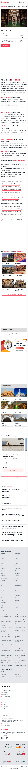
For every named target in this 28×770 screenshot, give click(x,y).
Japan (16, 563)
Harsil (2, 607)
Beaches (3, 671)
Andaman (3, 553)
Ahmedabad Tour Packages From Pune (10, 200)
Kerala (16, 565)
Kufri (16, 580)
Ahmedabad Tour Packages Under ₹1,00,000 (12, 217)
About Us (4, 704)
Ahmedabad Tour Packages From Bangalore (11, 189)
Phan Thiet (17, 588)
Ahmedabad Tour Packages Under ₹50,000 (11, 214)
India (7, 33)
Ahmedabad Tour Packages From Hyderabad (12, 197)
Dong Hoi (17, 597)
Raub (16, 602)
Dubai (2, 558)
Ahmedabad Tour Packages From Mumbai (11, 186)
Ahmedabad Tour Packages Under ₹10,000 (11, 208)
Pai (1, 585)
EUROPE (3, 561)
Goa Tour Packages (5, 634)
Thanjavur (3, 600)
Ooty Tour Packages (5, 636)
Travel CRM (4, 692)
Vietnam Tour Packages (6, 657)
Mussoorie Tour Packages (7, 640)
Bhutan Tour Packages (20, 655)
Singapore (17, 573)
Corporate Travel (6, 696)
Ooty (2, 570)
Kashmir (3, 565)
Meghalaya (17, 568)
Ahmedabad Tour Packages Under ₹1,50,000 (12, 219)
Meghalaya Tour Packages (7, 644)
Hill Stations (17, 671)
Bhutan (16, 556)
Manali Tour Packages (6, 621)
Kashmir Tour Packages (6, 616)
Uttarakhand (4, 578)
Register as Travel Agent (7, 690)
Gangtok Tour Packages (20, 630)
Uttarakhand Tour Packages (5, 624)
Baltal (2, 590)
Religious (17, 674)
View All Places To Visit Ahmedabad (14, 294)
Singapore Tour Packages (7, 653)
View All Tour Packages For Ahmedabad (14, 477)
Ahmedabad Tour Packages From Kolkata (11, 192)
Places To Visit (12, 6)
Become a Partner (6, 688)
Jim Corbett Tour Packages (19, 637)
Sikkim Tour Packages (20, 621)
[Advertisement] (14, 63)
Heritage (3, 676)
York (2, 592)
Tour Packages (21, 6)
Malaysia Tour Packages (6, 665)
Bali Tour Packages (19, 650)
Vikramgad (3, 602)
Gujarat (4, 33)
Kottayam (17, 583)
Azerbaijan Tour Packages (20, 665)
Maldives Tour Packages (6, 655)
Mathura (3, 588)
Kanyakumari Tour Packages (19, 641)
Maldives (3, 568)
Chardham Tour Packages (7, 627)
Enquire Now (5, 45)
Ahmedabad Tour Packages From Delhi (10, 183)
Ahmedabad (4, 6)
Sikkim (2, 573)
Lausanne (3, 583)
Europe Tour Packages (20, 660)
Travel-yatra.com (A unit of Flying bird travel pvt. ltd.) (12, 461)
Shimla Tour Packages (20, 619)
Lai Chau (17, 607)
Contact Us (4, 710)
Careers (3, 712)
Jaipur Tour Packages (19, 634)
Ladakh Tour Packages (20, 644)
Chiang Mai (17, 595)
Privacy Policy (5, 706)
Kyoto (16, 590)
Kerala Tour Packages (6, 619)
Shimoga (17, 600)
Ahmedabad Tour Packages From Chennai (11, 195)
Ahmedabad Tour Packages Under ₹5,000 (11, 206)
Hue (16, 592)
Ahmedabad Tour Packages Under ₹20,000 (11, 211)
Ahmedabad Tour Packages (9, 436)
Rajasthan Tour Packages (20, 623)
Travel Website (5, 694)
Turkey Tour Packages (20, 662)
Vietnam (17, 578)
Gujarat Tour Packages (20, 627)
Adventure (3, 674)
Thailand (17, 575)
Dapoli (16, 605)
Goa (16, 561)
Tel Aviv (2, 595)
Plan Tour (4, 702)
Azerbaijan (17, 553)
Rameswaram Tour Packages (5, 630)
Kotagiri (3, 610)
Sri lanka (3, 575)
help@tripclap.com (7, 723)
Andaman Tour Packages (20, 616)
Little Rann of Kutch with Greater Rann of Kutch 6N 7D (12, 455)
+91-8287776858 (7, 725)
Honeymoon (18, 676)
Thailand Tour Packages (20, 653)
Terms (3, 708)
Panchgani (3, 597)
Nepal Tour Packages (5, 660)
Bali (2, 556)
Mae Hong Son (18, 585)
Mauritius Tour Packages (20, 657)
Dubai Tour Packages (5, 650)
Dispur (2, 605)
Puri (16, 570)
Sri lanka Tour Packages (6, 662)
